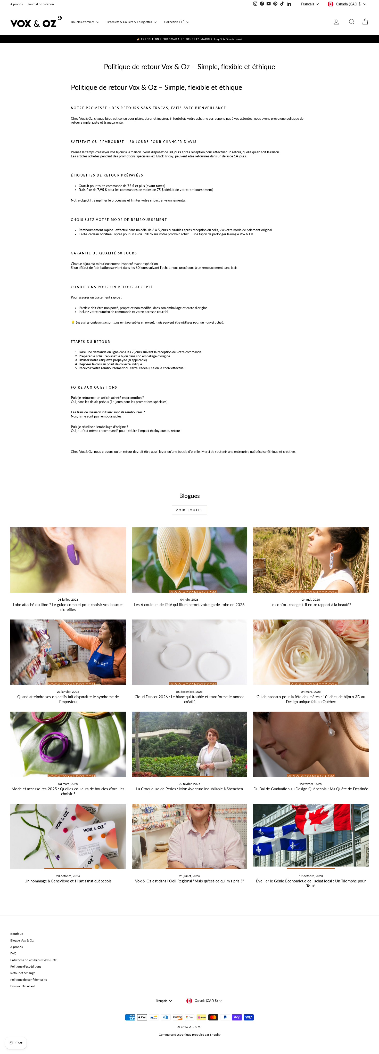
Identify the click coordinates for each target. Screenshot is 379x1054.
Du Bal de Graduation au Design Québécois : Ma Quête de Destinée (310, 788)
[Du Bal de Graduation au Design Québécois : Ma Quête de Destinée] (311, 744)
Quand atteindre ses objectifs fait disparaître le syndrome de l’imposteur (68, 699)
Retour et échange (22, 973)
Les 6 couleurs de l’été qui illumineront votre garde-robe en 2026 (189, 604)
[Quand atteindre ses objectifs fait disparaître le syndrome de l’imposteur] (68, 652)
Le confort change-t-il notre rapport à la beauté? (310, 604)
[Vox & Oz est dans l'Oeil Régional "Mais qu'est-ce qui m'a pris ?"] (190, 836)
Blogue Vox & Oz (22, 940)
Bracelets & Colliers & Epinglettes (130, 22)
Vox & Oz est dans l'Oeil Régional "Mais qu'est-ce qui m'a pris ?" (189, 881)
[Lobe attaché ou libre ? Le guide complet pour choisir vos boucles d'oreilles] (68, 559)
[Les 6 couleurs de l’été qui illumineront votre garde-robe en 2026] (190, 559)
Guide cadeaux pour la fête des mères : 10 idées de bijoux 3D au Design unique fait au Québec (311, 699)
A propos (16, 4)
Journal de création (41, 4)
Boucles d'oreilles (83, 22)
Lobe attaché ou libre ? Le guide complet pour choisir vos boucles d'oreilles (68, 607)
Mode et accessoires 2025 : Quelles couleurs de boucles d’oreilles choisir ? (68, 791)
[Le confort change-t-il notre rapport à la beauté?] (311, 559)
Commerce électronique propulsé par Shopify (189, 1034)
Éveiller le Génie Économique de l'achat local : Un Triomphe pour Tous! (311, 883)
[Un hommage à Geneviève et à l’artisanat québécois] (68, 836)
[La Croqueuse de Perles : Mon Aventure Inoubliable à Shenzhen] (190, 744)
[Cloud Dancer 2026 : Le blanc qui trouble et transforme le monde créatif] (190, 652)
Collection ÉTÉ (174, 22)
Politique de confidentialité (28, 979)
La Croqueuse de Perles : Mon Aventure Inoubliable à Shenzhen (189, 788)
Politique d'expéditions (25, 966)
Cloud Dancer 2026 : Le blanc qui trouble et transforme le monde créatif (189, 699)
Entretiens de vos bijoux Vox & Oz (33, 960)
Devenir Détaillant (22, 986)
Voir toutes (189, 510)
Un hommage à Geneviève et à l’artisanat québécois (68, 881)
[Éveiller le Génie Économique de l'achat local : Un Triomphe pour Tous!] (311, 836)
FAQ (13, 953)
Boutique (16, 934)
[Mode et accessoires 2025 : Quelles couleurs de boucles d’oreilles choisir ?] (68, 744)
